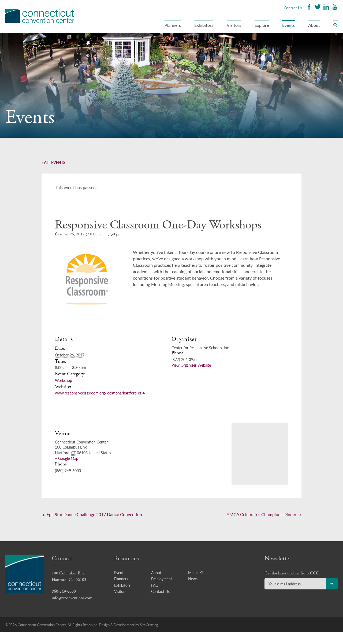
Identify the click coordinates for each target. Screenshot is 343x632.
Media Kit (196, 572)
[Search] (335, 26)
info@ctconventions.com (72, 598)
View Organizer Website (191, 365)
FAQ (154, 585)
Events (288, 25)
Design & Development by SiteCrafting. (129, 624)
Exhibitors (203, 25)
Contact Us (293, 8)
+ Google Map (66, 458)
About (314, 25)
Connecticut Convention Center (39, 16)
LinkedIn (326, 7)
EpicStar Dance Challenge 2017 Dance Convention (94, 514)
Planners (173, 25)
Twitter (317, 7)
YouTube (335, 7)
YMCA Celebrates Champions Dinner (262, 514)
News (192, 578)
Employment (161, 578)
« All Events (53, 162)
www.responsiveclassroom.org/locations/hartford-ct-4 (100, 393)
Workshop (63, 380)
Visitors (234, 25)
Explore (262, 25)
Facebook (309, 7)
